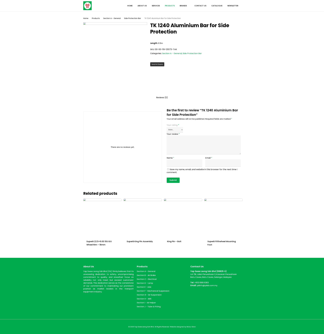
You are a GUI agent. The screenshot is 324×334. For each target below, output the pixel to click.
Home (85, 18)
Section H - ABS (144, 298)
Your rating (173, 125)
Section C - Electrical (146, 279)
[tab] (162, 97)
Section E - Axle (144, 287)
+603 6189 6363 (201, 282)
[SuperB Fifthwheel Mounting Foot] (223, 218)
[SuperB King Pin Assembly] (143, 218)
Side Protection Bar (132, 18)
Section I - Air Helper (146, 302)
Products (96, 18)
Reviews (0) (162, 98)
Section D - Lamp (145, 283)
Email (208, 157)
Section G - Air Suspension (149, 294)
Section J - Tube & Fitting (149, 306)
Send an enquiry (157, 64)
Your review (173, 134)
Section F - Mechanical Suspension (153, 291)
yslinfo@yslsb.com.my (207, 285)
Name (170, 157)
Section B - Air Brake (146, 275)
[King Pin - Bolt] (183, 218)
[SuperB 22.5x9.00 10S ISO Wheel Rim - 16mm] (102, 218)
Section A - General (112, 18)
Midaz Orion (191, 327)
